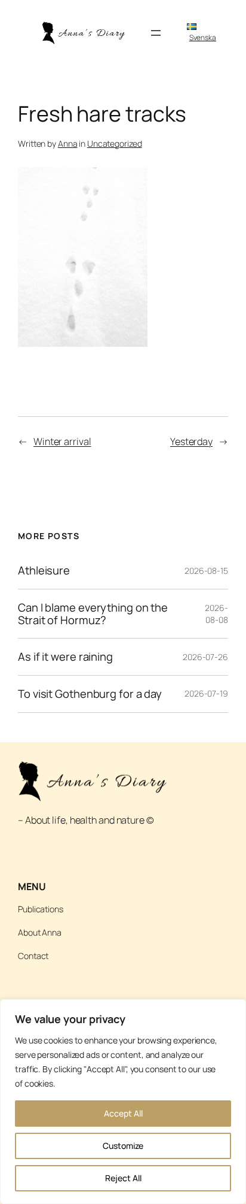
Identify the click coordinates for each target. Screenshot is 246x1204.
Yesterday (191, 441)
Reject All (123, 1178)
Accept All (123, 1113)
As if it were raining (65, 657)
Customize (123, 1145)
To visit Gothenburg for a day (90, 694)
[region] (123, 1101)
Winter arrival (62, 441)
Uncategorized (114, 143)
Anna (68, 143)
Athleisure (44, 570)
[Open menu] (156, 33)
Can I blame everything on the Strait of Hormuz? (93, 613)
